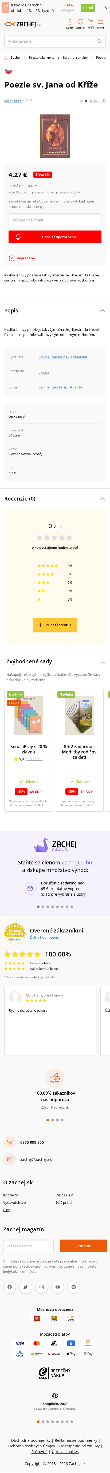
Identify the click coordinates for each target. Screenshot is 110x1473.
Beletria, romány (75, 57)
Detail (88, 7)
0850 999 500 (32, 1142)
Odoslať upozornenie (59, 237)
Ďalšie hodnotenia (44, 937)
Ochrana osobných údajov (31, 1445)
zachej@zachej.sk (36, 1159)
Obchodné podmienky (30, 1440)
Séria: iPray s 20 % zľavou (28, 749)
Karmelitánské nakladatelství (62, 357)
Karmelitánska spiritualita (60, 387)
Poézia (101, 57)
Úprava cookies (65, 1451)
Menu (100, 27)
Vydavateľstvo (14, 1202)
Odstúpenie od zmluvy (79, 1445)
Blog (6, 1209)
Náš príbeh (64, 1202)
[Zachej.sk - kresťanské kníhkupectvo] (22, 24)
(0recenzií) (97, 100)
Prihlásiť (83, 1246)
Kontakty (10, 1195)
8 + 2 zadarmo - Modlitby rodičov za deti (79, 752)
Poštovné (40, 1451)
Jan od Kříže (13, 100)
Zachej (16, 57)
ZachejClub (64, 1195)
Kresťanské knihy (41, 57)
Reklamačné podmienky (76, 1440)
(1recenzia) (35, 759)
